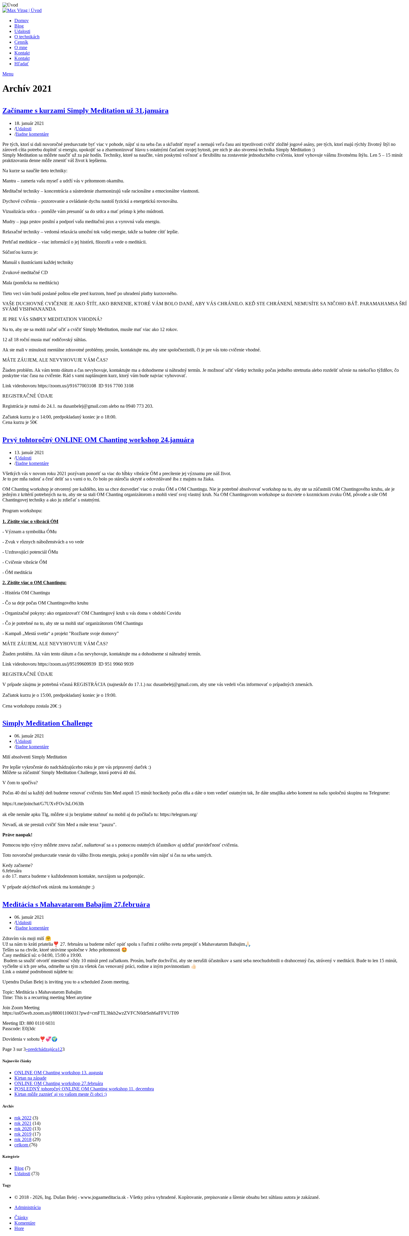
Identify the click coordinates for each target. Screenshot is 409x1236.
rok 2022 (22, 1117)
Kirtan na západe (30, 1078)
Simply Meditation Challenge (47, 723)
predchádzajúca (42, 1049)
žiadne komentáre (32, 134)
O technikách (27, 36)
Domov (21, 20)
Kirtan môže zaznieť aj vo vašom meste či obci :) (60, 1094)
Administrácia (27, 1207)
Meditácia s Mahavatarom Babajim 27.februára (76, 904)
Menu (7, 73)
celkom (21, 1144)
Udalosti (22, 31)
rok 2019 (22, 1134)
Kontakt (22, 52)
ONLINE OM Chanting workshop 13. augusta (58, 1072)
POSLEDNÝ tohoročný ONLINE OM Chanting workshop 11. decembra (84, 1088)
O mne (20, 47)
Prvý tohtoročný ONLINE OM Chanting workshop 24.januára (98, 440)
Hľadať (21, 63)
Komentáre (24, 1223)
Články (21, 1217)
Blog (19, 25)
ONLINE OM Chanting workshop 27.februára (58, 1083)
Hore (19, 1228)
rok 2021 (22, 1123)
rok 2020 (22, 1128)
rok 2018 (22, 1139)
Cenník (21, 42)
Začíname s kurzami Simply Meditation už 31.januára (85, 110)
